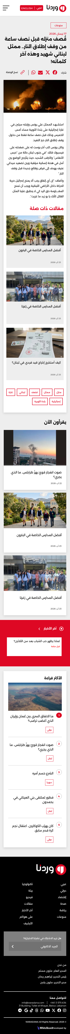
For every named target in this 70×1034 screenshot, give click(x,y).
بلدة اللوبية (40, 401)
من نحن (61, 964)
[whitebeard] (44, 1028)
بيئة (30, 890)
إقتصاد (62, 897)
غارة (11, 392)
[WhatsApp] (42, 1010)
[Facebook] (55, 72)
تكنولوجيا (27, 884)
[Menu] (6, 9)
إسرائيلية (56, 401)
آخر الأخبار (27, 910)
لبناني (22, 392)
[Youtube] (48, 1010)
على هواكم (26, 917)
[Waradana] (51, 874)
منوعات (59, 25)
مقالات (28, 903)
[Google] (26, 1010)
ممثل (47, 392)
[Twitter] (47, 72)
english (27, 8)
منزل (58, 392)
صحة (63, 903)
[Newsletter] (13, 947)
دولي (63, 890)
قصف (34, 392)
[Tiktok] (31, 1010)
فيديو (29, 897)
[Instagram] (64, 1010)
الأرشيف (28, 923)
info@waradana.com (33, 1002)
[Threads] (36, 1010)
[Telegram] (20, 1010)
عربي (39, 7)
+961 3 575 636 (58, 1002)
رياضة (63, 910)
